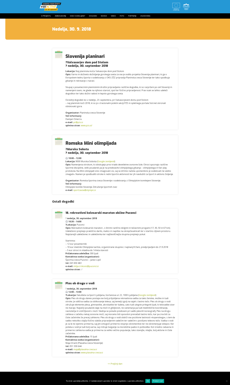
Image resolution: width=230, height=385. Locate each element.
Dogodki (93, 16)
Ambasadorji (60, 16)
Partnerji (132, 16)
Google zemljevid (106, 161)
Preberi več (158, 381)
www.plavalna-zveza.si (92, 352)
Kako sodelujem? (77, 16)
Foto (122, 16)
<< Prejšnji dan (115, 363)
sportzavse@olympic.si (84, 190)
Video (113, 16)
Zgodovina (145, 16)
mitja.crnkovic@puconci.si (86, 266)
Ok (148, 381)
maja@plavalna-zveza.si (85, 349)
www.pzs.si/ (86, 125)
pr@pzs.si (78, 122)
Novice (104, 16)
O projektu (46, 16)
